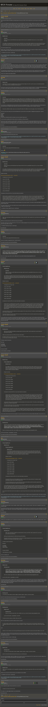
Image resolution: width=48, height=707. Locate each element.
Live (16, 8)
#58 (46, 155)
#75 (46, 680)
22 (9, 695)
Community (6, 696)
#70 (46, 558)
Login (34, 8)
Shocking (3, 212)
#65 (46, 416)
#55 (46, 90)
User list (22, 8)
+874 (2, 143)
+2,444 (2, 263)
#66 (46, 436)
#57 (46, 139)
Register (31, 8)
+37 (1, 79)
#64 (46, 353)
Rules (25, 8)
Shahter (2, 92)
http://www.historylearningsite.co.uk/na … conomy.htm (9, 175)
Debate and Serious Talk (12, 696)
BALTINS (3, 77)
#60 (46, 229)
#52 (46, 29)
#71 (46, 586)
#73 (46, 641)
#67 (46, 499)
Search (19, 8)
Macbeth (3, 59)
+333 (2, 214)
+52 (1, 18)
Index (2, 696)
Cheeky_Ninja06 (4, 16)
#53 (46, 58)
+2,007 (2, 33)
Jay (2, 31)
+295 (2, 94)
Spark (2, 141)
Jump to (2, 698)
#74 (46, 661)
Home (14, 8)
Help (28, 8)
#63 (46, 322)
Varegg (2, 681)
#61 (46, 244)
